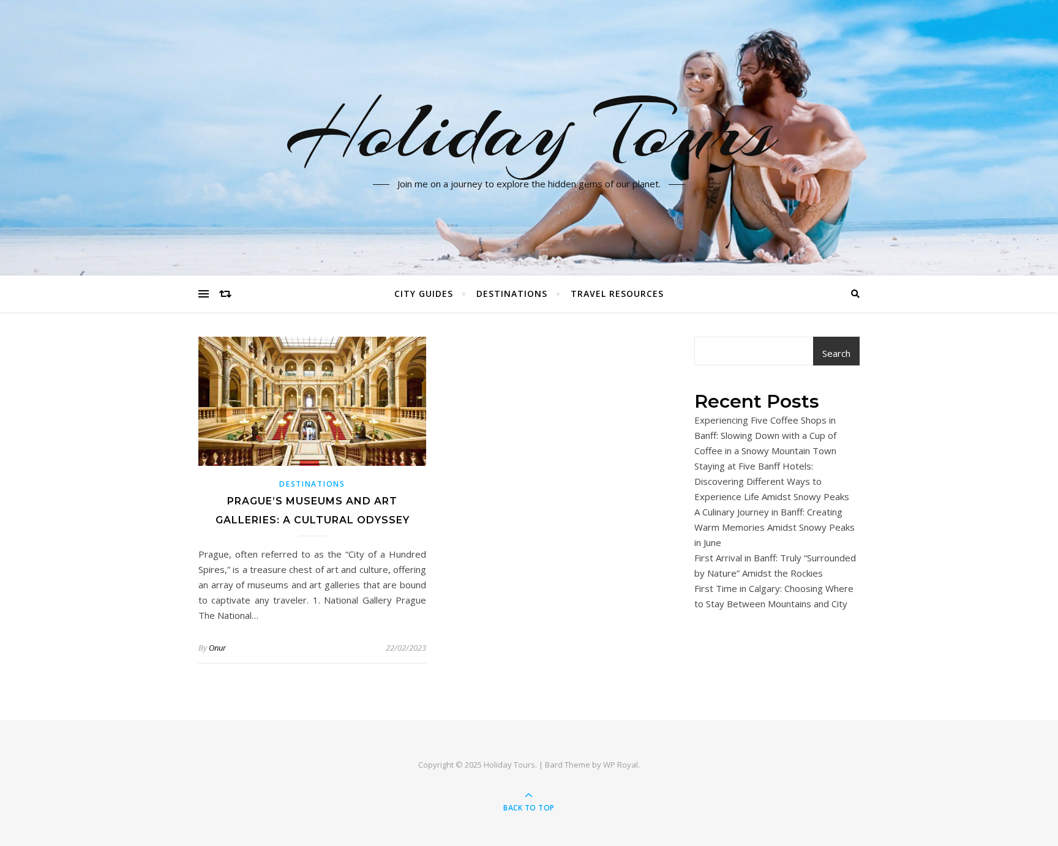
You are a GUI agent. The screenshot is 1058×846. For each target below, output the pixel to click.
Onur (217, 647)
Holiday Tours (529, 130)
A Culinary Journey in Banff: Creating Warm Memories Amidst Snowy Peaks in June (774, 527)
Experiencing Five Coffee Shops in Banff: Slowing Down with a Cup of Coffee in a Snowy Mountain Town (765, 435)
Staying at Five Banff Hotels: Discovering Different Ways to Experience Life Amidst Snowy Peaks (771, 481)
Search (836, 353)
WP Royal (620, 764)
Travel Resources (617, 293)
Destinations (511, 293)
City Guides (423, 293)
